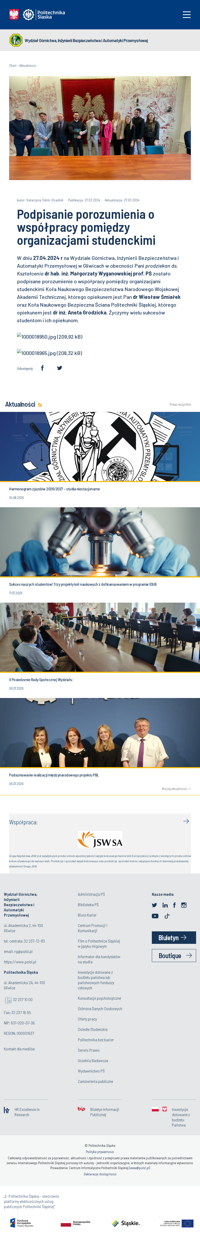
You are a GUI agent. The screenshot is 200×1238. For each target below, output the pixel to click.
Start (12, 65)
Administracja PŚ (91, 894)
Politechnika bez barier (96, 1039)
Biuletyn (168, 937)
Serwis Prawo (88, 1050)
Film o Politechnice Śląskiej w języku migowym (99, 943)
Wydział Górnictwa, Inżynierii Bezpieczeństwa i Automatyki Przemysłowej (86, 40)
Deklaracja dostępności (100, 1174)
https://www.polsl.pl (20, 961)
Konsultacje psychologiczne (99, 998)
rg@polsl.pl (23, 951)
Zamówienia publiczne (95, 1081)
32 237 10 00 (23, 999)
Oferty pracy (87, 1018)
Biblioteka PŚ (88, 904)
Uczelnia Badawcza (93, 1060)
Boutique (170, 955)
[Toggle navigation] (187, 14)
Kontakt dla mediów (19, 1048)
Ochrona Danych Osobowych (100, 1008)
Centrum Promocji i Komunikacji (93, 928)
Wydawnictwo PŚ (91, 1070)
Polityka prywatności (100, 1152)
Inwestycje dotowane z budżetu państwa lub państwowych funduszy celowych (96, 980)
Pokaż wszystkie (180, 404)
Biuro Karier (87, 914)
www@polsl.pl (139, 1168)
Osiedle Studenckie (93, 1029)
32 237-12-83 (34, 940)
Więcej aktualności (174, 789)
